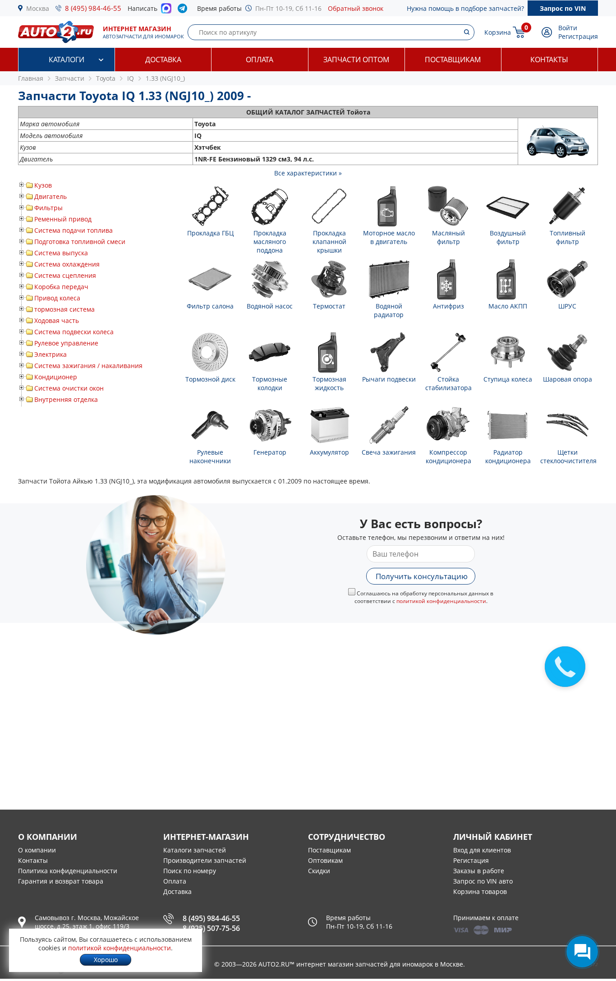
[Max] (166, 10)
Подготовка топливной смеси (79, 241)
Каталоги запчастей (194, 850)
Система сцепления (65, 275)
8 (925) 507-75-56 (211, 928)
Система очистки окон (69, 388)
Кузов (43, 185)
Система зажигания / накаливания (88, 365)
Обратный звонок (355, 8)
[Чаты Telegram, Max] (582, 951)
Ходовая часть (56, 320)
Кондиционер (55, 377)
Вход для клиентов (482, 850)
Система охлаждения (67, 264)
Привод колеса (57, 298)
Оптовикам (325, 860)
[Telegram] (184, 10)
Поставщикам (453, 59)
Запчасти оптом (356, 59)
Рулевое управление (66, 343)
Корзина (497, 32)
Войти (567, 27)
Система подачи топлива (73, 230)
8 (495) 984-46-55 (93, 8)
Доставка (163, 59)
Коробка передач (61, 286)
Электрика (50, 354)
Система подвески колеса (74, 331)
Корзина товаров (480, 891)
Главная (30, 78)
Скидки (319, 870)
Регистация (471, 860)
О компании (37, 850)
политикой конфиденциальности (441, 601)
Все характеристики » (308, 173)
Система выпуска (61, 253)
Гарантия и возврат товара (60, 881)
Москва (37, 8)
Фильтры (48, 207)
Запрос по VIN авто (483, 881)
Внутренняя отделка (66, 399)
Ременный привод (63, 219)
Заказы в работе (478, 870)
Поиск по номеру (189, 870)
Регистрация (578, 36)
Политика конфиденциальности (67, 870)
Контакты (549, 59)
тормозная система (64, 309)
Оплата (259, 59)
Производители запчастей (204, 860)
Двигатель (50, 196)
